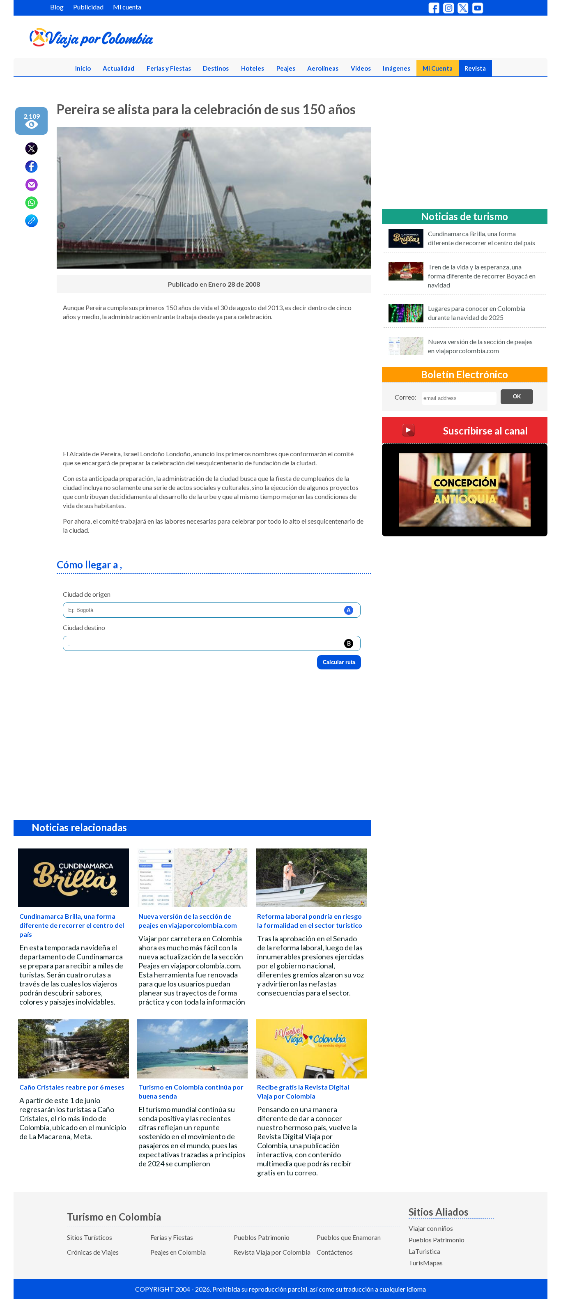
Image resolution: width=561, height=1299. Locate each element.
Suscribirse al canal (485, 430)
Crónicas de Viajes (93, 1252)
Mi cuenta (127, 7)
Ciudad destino (84, 627)
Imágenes (396, 68)
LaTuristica (424, 1251)
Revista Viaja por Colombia (272, 1252)
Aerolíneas (322, 68)
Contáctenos (335, 1252)
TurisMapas (426, 1263)
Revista (475, 68)
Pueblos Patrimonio (262, 1237)
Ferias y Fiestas (169, 68)
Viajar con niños (431, 1228)
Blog (57, 7)
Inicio (83, 68)
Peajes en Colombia (178, 1252)
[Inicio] (131, 39)
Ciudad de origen (86, 594)
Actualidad (118, 68)
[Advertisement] (214, 385)
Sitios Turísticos (89, 1237)
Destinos (216, 68)
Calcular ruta (339, 662)
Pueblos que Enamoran (349, 1237)
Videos (361, 68)
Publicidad (88, 7)
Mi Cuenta (438, 68)
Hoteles (252, 68)
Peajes (285, 68)
